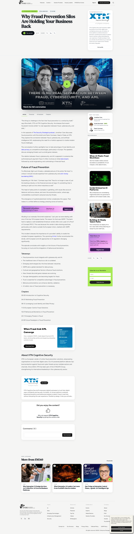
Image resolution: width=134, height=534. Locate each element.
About (105, 508)
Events (87, 508)
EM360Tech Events (79, 2)
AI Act (54, 236)
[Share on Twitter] (47, 33)
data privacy (25, 149)
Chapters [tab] (48, 114)
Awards (106, 518)
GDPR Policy (104, 526)
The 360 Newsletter (109, 521)
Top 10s (72, 513)
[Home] (26, 4)
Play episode (29, 33)
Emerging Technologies (53, 513)
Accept (121, 530)
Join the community (104, 2)
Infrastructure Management (54, 516)
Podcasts (42, 2)
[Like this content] (37, 33)
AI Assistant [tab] (40, 114)
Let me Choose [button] (121, 527)
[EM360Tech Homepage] (27, 509)
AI (47, 508)
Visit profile (100, 47)
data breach (64, 159)
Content (48, 2)
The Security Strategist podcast (44, 132)
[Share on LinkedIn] (50, 33)
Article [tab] (24, 114)
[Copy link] (54, 33)
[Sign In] (44, 382)
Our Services (107, 516)
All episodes (110, 460)
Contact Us (61, 526)
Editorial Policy (94, 526)
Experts (88, 510)
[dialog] (121, 524)
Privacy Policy (85, 526)
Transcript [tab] (31, 114)
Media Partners (89, 513)
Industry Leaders (69, 2)
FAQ (105, 513)
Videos (72, 516)
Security (49, 518)
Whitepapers (73, 518)
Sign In (94, 2)
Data (48, 510)
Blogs (105, 510)
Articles (72, 508)
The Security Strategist (30, 11)
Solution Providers (58, 2)
